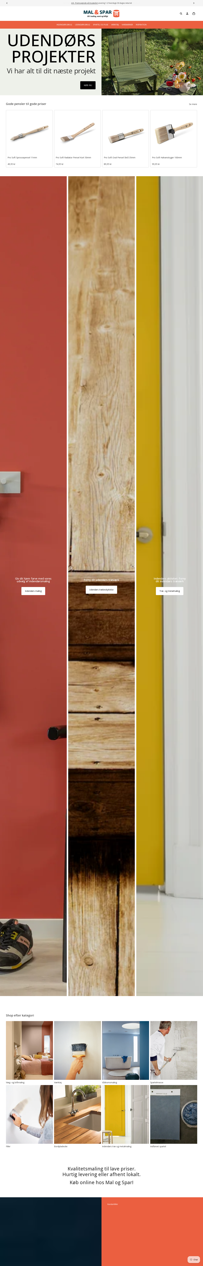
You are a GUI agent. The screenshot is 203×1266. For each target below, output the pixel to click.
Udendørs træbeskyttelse (101, 589)
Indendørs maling (33, 591)
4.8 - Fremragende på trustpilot (84, 3)
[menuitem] (64, 24)
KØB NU (88, 85)
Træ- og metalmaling (169, 591)
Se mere (193, 104)
